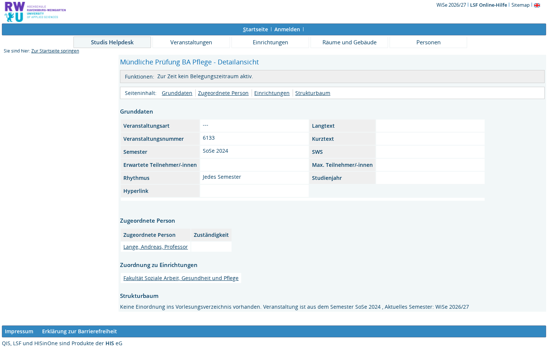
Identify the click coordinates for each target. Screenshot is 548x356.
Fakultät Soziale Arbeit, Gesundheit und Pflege (181, 278)
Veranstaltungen (191, 42)
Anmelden (287, 29)
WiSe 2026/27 (452, 4)
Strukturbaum (312, 92)
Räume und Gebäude (349, 42)
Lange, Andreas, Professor (155, 246)
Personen (428, 42)
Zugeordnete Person (223, 92)
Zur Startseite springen (55, 51)
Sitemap (520, 4)
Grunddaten (177, 92)
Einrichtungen (270, 42)
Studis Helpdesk (112, 42)
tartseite (255, 29)
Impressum (19, 331)
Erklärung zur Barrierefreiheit (79, 331)
